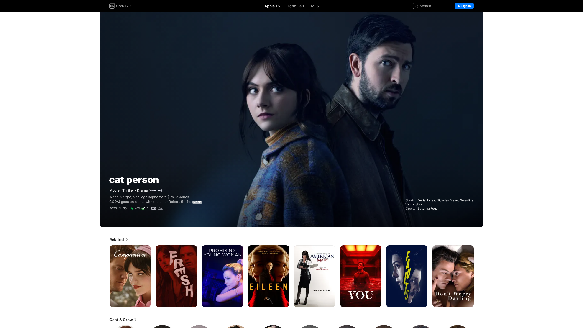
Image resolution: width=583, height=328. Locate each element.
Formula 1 (296, 6)
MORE (197, 202)
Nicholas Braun (447, 200)
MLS (315, 6)
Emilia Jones (426, 200)
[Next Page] (478, 276)
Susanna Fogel (428, 208)
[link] (118, 239)
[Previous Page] (105, 276)
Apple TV (272, 6)
